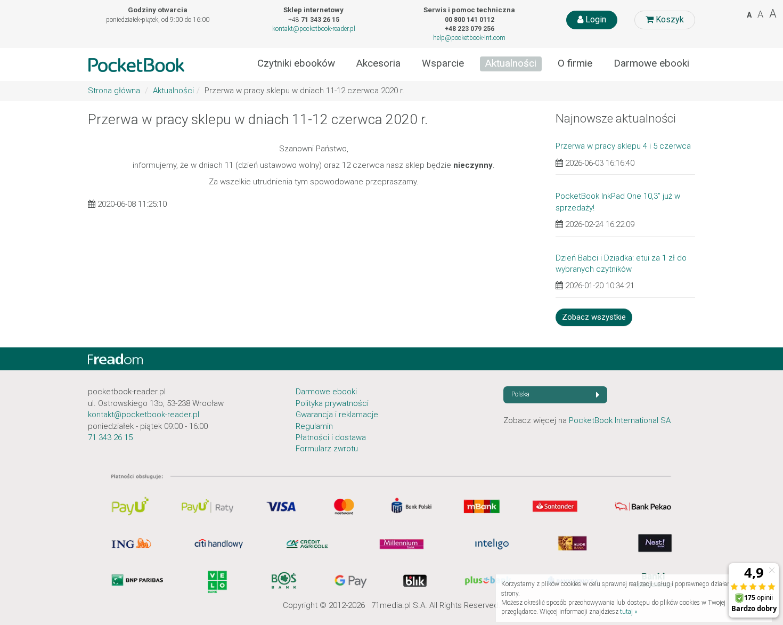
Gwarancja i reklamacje (337, 414)
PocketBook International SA (620, 420)
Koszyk (669, 19)
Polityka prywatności (332, 403)
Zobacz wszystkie (594, 317)
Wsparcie (443, 63)
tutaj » (628, 611)
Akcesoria (378, 63)
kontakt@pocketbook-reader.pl (313, 29)
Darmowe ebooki (651, 63)
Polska (520, 394)
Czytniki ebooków (296, 63)
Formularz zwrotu (327, 448)
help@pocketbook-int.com (469, 38)
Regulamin (314, 426)
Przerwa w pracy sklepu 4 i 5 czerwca (623, 146)
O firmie (575, 63)
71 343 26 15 (110, 437)
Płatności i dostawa (331, 437)
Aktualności (510, 63)
